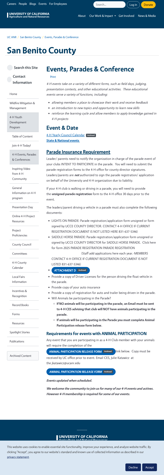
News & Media (147, 16)
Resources (18, 323)
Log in (133, 5)
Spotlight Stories (20, 332)
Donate (148, 5)
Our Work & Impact (101, 16)
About (82, 16)
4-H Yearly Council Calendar (65, 135)
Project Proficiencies (19, 232)
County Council (21, 244)
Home (13, 94)
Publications (17, 341)
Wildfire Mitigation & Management (22, 105)
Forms (16, 314)
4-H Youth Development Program (18, 122)
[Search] (123, 4)
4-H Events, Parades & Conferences (24, 156)
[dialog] (82, 457)
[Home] (28, 16)
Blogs (32, 4)
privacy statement (18, 457)
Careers (11, 4)
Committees (19, 253)
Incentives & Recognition (19, 293)
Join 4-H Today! (21, 145)
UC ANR (11, 37)
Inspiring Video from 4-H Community (21, 174)
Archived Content (20, 356)
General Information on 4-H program (24, 193)
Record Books (20, 305)
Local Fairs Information (19, 279)
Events (43, 4)
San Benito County (30, 37)
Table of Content (22, 136)
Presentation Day (22, 207)
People (23, 4)
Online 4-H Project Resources (23, 218)
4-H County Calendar (19, 265)
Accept (149, 467)
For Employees (58, 4)
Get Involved (126, 16)
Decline (133, 467)
